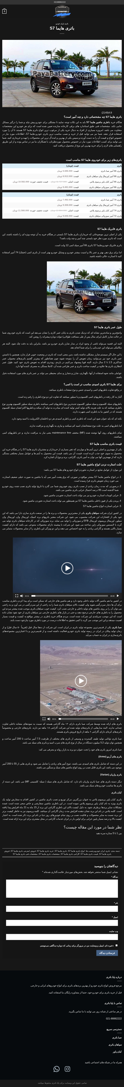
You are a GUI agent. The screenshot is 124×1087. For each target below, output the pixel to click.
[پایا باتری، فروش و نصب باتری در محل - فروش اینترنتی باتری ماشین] (62, 11)
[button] (67, 568)
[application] (67, 568)
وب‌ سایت (113, 931)
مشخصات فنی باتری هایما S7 (25, 854)
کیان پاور (117, 1051)
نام (116, 903)
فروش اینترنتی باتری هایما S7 (23, 851)
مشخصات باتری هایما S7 (49, 854)
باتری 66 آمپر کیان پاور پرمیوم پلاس (106, 181)
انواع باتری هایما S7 (76, 851)
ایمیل (115, 917)
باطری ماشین (103, 122)
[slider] (69, 596)
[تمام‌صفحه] (16, 595)
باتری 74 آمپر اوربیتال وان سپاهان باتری (104, 205)
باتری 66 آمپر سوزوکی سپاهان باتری (105, 187)
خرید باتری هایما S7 (45, 851)
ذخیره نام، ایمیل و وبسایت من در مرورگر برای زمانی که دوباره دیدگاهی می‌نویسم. (76, 945)
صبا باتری (117, 1037)
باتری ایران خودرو (62, 24)
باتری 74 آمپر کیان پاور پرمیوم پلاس (106, 210)
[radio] (71, 839)
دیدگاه (114, 877)
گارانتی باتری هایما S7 (70, 854)
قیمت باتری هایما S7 (89, 854)
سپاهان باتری (115, 1044)
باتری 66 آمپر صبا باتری (111, 171)
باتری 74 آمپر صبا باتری (111, 200)
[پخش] (117, 595)
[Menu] (120, 11)
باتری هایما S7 (61, 851)
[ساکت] (21, 595)
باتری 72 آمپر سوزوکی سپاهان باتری (105, 216)
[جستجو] (69, 2)
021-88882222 (114, 1018)
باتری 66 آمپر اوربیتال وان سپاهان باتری (104, 176)
